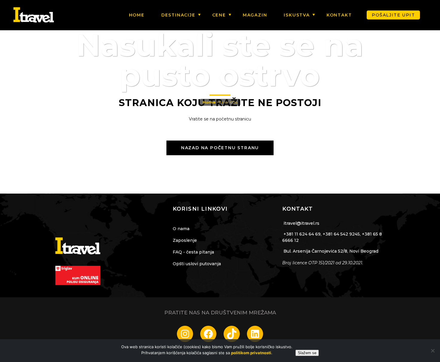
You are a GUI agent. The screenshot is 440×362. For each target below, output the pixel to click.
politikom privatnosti (251, 352)
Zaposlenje (185, 240)
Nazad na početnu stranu (220, 147)
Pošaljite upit (393, 15)
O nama (181, 228)
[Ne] (433, 351)
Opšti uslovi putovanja (197, 263)
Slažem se (307, 353)
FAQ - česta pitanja (193, 252)
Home (209, 102)
